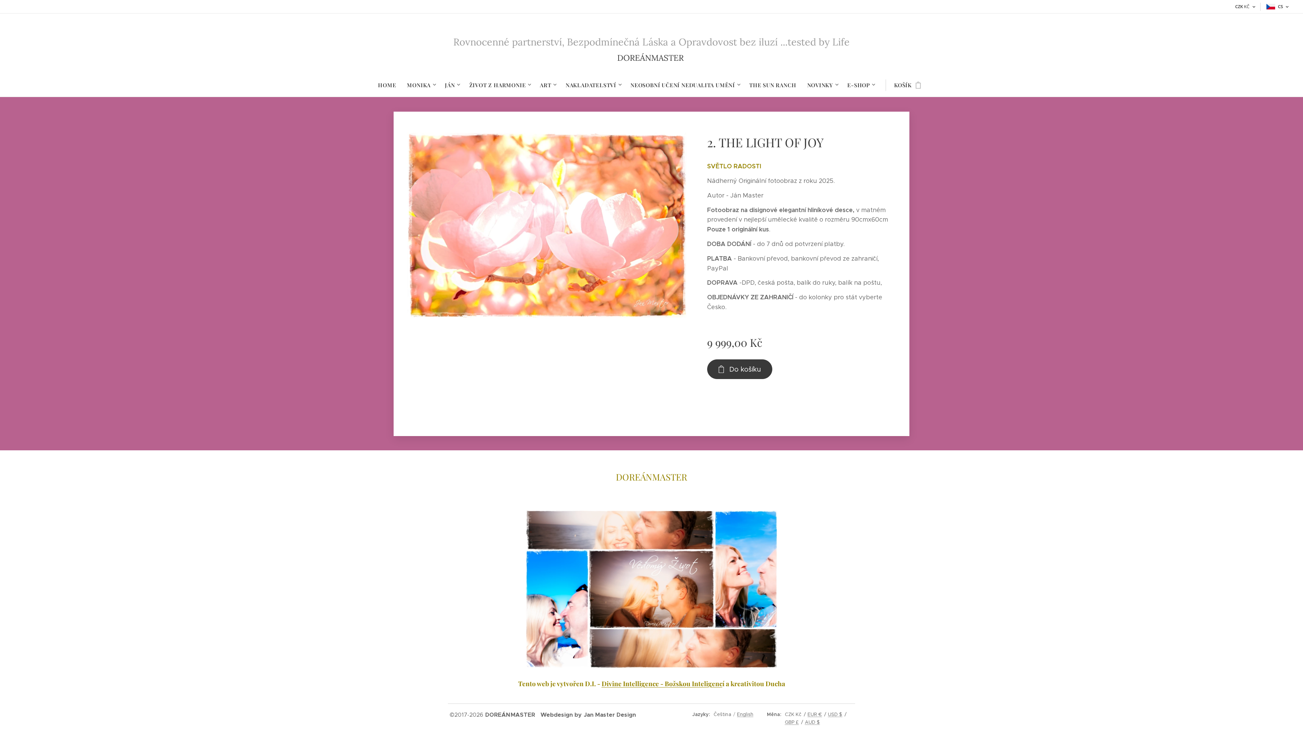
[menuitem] (389, 85)
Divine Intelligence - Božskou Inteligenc (662, 683)
